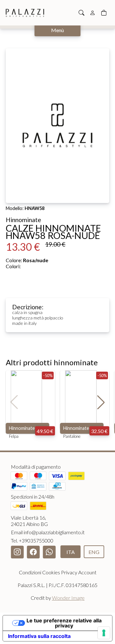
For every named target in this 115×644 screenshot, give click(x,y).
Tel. (32, 540)
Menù (57, 30)
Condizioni (30, 572)
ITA (70, 552)
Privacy (69, 572)
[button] (101, 402)
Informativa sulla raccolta (39, 636)
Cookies (51, 572)
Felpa (14, 436)
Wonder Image (68, 598)
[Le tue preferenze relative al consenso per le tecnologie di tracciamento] (104, 633)
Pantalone (71, 436)
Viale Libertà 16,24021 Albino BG (29, 520)
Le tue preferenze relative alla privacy (64, 623)
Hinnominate (22, 428)
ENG (93, 552)
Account (87, 572)
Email (48, 532)
